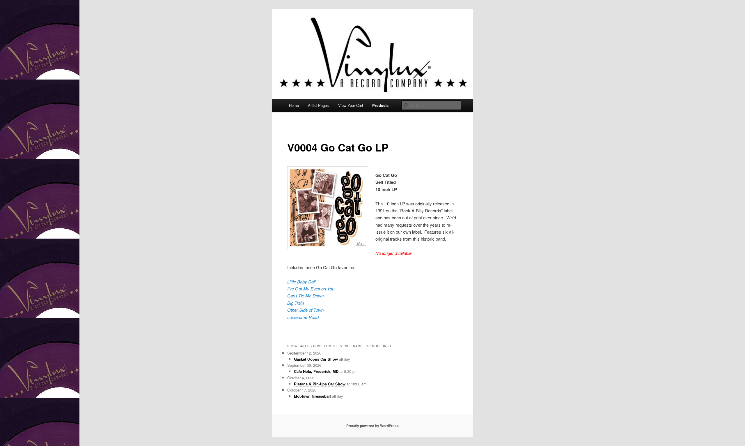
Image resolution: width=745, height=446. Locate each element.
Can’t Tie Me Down (305, 295)
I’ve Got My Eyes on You (310, 288)
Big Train (295, 303)
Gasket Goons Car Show (316, 359)
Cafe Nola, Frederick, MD (316, 371)
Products (380, 105)
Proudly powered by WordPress (372, 425)
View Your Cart (350, 105)
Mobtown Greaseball (312, 396)
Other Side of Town (305, 310)
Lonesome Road (303, 317)
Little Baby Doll (301, 281)
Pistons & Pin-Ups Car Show (319, 384)
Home (294, 105)
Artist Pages (318, 105)
